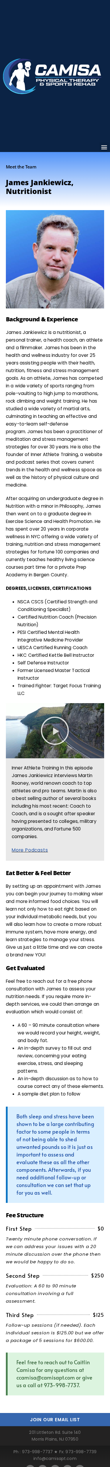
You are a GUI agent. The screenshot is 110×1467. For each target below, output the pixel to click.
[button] (104, 147)
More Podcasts (30, 850)
